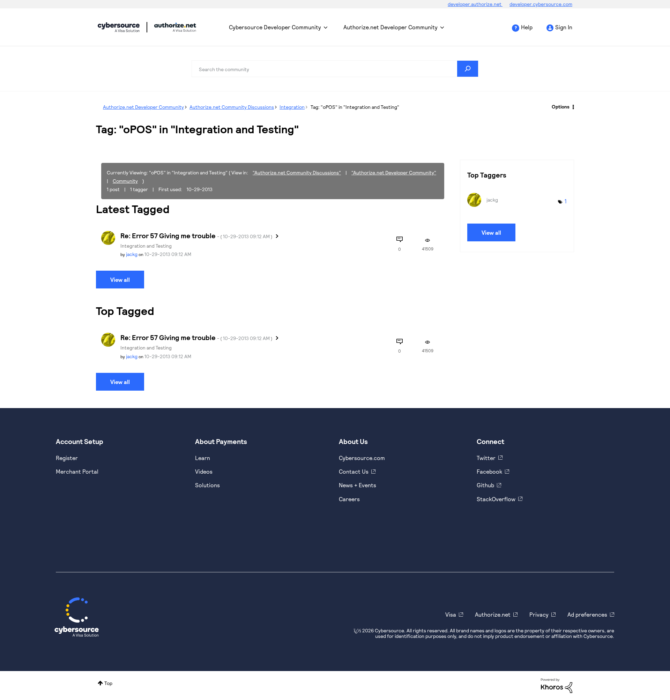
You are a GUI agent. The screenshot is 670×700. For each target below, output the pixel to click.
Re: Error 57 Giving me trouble (196, 235)
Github (485, 485)
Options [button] (561, 107)
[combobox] (335, 68)
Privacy (539, 614)
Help (527, 27)
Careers (349, 499)
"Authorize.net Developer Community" (393, 172)
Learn (202, 457)
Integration (292, 107)
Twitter (486, 457)
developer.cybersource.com (540, 4)
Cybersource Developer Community (119, 27)
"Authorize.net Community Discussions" (297, 172)
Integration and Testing (146, 246)
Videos (204, 471)
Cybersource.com (362, 457)
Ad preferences (587, 614)
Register (67, 457)
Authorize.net (493, 614)
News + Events (357, 485)
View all (120, 279)
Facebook (489, 471)
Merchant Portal (77, 471)
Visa (450, 614)
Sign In (563, 27)
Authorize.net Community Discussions (231, 107)
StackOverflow (496, 499)
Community (125, 181)
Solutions (207, 485)
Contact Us (353, 471)
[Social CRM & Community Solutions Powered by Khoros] (556, 685)
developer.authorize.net (475, 4)
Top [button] (108, 683)
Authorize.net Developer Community (390, 27)
